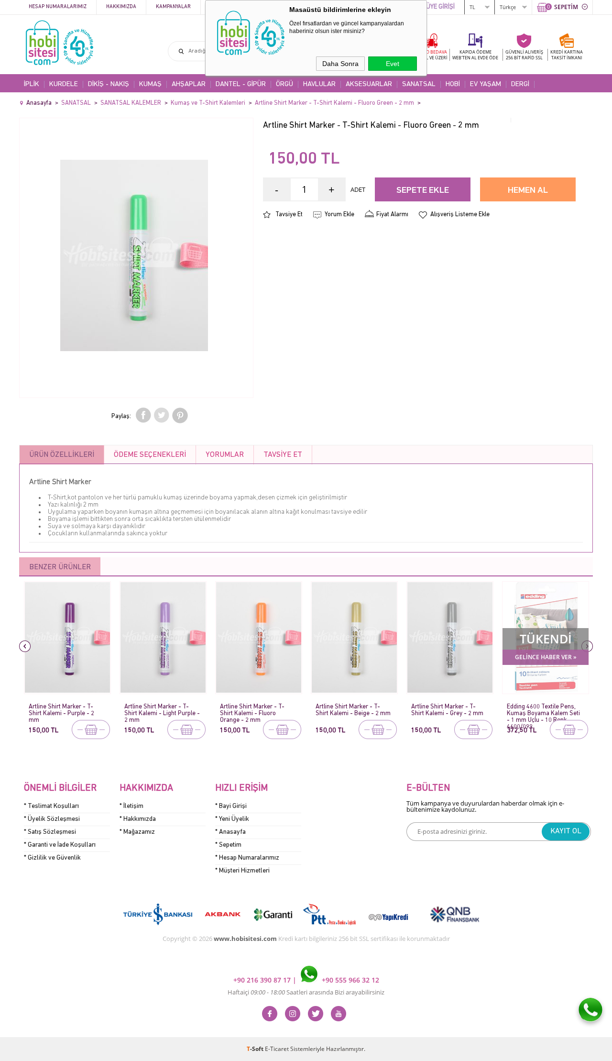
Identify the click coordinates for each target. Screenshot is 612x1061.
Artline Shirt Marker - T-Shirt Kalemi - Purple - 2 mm (61, 711)
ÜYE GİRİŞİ (440, 7)
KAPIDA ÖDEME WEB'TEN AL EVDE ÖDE (475, 55)
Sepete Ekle (422, 190)
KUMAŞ (150, 84)
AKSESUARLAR (369, 84)
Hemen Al (528, 190)
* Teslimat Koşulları (51, 806)
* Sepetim (228, 845)
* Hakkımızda (138, 819)
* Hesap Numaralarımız (247, 858)
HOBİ (453, 84)
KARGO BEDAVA (430, 55)
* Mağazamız (137, 832)
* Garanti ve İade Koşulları (60, 845)
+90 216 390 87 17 (263, 979)
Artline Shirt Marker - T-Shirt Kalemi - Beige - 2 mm (353, 710)
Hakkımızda (121, 7)
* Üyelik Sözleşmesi (52, 819)
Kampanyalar (173, 7)
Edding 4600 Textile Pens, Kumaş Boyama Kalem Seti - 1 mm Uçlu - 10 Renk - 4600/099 (543, 711)
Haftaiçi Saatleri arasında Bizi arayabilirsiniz (306, 992)
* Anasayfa (230, 832)
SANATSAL (419, 84)
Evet (392, 63)
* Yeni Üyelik (232, 819)
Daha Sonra (340, 63)
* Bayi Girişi (231, 806)
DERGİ (520, 84)
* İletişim (131, 806)
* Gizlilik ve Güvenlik (52, 858)
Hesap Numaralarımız (58, 7)
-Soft (256, 1049)
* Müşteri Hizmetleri (242, 870)
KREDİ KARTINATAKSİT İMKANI (566, 55)
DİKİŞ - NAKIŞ (108, 84)
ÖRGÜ (284, 84)
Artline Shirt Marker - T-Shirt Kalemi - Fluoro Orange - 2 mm (252, 711)
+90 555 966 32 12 (349, 979)
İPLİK (31, 84)
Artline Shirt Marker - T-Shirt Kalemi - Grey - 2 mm (447, 710)
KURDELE (63, 84)
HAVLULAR (319, 84)
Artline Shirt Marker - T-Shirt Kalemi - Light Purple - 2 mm (162, 711)
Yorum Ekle (339, 214)
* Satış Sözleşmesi (50, 832)
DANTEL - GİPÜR (241, 84)
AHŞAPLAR (189, 84)
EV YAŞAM (485, 84)
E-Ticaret (277, 1049)
